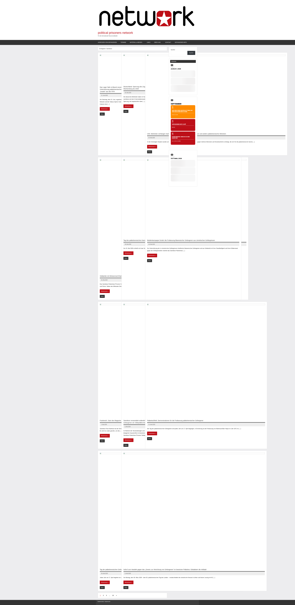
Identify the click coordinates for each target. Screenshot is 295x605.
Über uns (157, 42)
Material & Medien (136, 42)
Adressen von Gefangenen (107, 42)
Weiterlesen (104, 109)
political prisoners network (115, 32)
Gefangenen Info (181, 42)
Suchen (173, 49)
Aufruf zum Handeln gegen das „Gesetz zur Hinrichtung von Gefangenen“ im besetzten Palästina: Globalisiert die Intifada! (165, 569)
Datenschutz (101, 601)
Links (148, 42)
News (102, 114)
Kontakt (168, 42)
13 (113, 595)
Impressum (107, 601)
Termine (123, 42)
